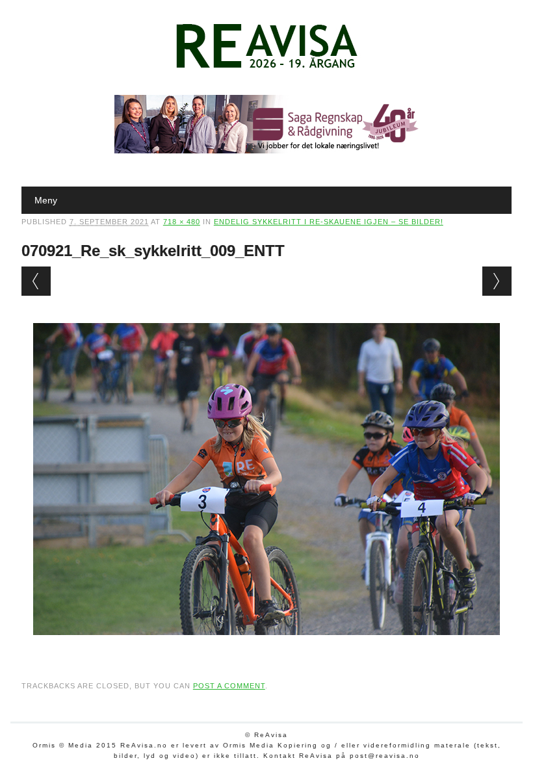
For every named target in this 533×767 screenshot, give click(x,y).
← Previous (36, 281)
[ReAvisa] (266, 68)
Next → (497, 281)
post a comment (229, 686)
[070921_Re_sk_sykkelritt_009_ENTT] (266, 647)
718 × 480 (181, 222)
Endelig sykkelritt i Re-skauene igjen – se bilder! (328, 222)
